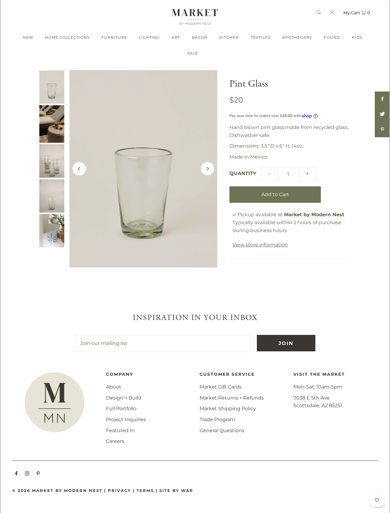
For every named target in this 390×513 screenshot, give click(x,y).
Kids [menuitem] (357, 37)
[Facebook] (16, 474)
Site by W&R (176, 490)
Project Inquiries (126, 419)
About (113, 387)
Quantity (242, 173)
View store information (260, 245)
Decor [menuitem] (199, 37)
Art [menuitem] (176, 37)
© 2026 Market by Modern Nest (57, 490)
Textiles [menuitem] (260, 37)
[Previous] (79, 168)
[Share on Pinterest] (382, 129)
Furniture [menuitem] (114, 37)
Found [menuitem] (332, 37)
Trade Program (217, 419)
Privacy (119, 490)
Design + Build (123, 398)
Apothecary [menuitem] (297, 37)
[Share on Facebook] (382, 99)
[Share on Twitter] (382, 114)
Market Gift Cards (221, 387)
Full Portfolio (121, 408)
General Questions (222, 430)
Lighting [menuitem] (149, 37)
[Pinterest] (38, 474)
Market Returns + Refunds (232, 398)
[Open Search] (319, 12)
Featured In (120, 430)
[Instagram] (27, 474)
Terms (145, 490)
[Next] (207, 168)
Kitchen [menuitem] (229, 37)
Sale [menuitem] (192, 53)
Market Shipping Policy (228, 408)
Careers (115, 441)
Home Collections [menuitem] (67, 37)
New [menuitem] (28, 37)
